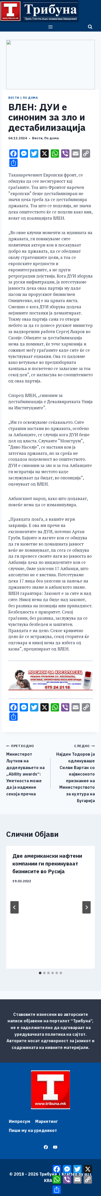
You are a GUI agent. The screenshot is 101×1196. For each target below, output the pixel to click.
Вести (13, 97)
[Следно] (86, 907)
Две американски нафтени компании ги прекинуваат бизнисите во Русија (47, 863)
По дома (30, 97)
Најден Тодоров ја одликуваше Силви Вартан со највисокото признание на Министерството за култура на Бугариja (75, 773)
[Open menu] (50, 27)
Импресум (19, 1121)
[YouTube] (55, 1147)
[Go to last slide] (14, 907)
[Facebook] (46, 1147)
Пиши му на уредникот (33, 1130)
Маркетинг (46, 1121)
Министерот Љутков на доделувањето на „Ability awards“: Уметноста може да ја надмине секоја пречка (25, 770)
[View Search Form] (90, 27)
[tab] (40, 973)
